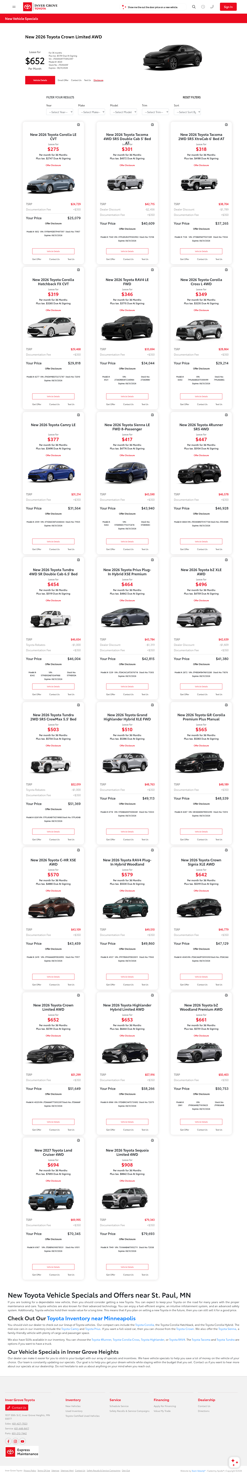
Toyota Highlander (152, 1339)
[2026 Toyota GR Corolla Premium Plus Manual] (201, 763)
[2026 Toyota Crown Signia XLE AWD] (201, 908)
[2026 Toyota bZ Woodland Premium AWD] (201, 1053)
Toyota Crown (185, 1329)
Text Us (71, 259)
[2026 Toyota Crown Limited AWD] (53, 1053)
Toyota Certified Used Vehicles (83, 1415)
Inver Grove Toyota (13, 1470)
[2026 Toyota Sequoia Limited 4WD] (127, 1198)
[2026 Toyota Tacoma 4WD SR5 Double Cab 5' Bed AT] (127, 183)
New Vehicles (73, 1406)
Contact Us (18, 1407)
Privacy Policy (30, 1470)
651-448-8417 (21, 1428)
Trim (144, 105)
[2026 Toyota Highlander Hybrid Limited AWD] (127, 1053)
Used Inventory (74, 1411)
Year (49, 105)
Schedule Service (119, 1406)
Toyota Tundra (225, 1339)
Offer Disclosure (53, 165)
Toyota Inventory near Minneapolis (91, 1318)
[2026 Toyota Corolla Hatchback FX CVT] (53, 328)
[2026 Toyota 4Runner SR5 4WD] (201, 473)
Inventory (73, 1399)
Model (114, 105)
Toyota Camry (70, 1329)
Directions (204, 1411)
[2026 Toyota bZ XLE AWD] (201, 618)
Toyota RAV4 (177, 1339)
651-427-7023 (19, 1423)
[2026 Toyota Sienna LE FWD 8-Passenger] (127, 473)
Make (81, 105)
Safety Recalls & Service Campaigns (130, 1411)
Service (115, 1399)
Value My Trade (162, 1411)
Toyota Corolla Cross (126, 1339)
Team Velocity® (198, 1470)
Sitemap (55, 1470)
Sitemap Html (67, 1470)
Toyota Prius (93, 1329)
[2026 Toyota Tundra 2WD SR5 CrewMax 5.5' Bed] (53, 763)
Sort (176, 105)
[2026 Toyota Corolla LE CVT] (53, 183)
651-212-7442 (19, 1433)
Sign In (228, 7)
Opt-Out (126, 1470)
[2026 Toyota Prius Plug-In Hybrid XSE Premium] (127, 618)
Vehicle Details (40, 80)
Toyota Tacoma (201, 1339)
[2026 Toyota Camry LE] (53, 473)
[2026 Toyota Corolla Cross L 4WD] (201, 328)
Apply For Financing (165, 1406)
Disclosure (98, 80)
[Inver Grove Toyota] (40, 6)
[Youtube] (22, 1441)
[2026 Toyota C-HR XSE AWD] (53, 908)
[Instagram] (15, 1441)
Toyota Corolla (144, 1325)
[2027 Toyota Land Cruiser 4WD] (53, 1198)
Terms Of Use (43, 1470)
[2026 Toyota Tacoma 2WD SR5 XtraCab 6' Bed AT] (201, 183)
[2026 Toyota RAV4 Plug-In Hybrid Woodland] (127, 908)
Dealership (206, 1399)
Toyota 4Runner (101, 1339)
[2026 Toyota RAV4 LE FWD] (127, 328)
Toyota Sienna (227, 1329)
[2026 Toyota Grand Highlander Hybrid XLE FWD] (127, 763)
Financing (161, 1399)
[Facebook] (8, 1441)
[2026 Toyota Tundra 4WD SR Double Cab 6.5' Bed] (53, 618)
